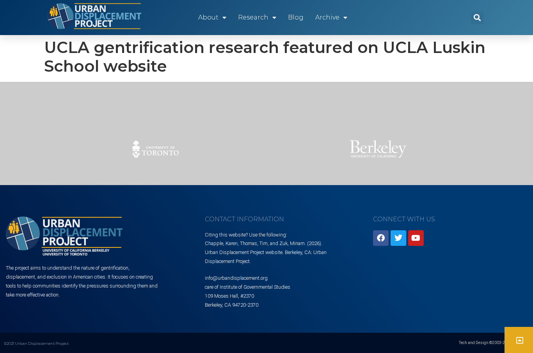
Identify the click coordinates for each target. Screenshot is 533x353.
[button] (477, 17)
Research (253, 17)
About (208, 17)
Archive (327, 17)
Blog (296, 17)
